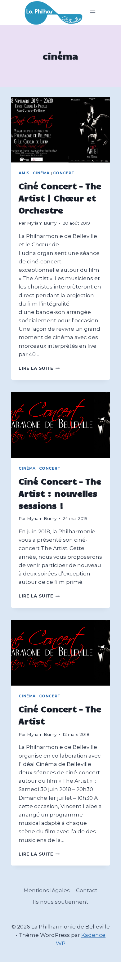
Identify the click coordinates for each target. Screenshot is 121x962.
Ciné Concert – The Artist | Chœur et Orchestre (60, 198)
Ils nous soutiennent (60, 902)
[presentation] (60, 130)
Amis (24, 173)
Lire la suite (39, 368)
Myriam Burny (41, 223)
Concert (63, 173)
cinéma (41, 173)
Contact (86, 890)
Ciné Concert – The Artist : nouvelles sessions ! (60, 493)
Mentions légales (47, 890)
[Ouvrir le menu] (93, 12)
